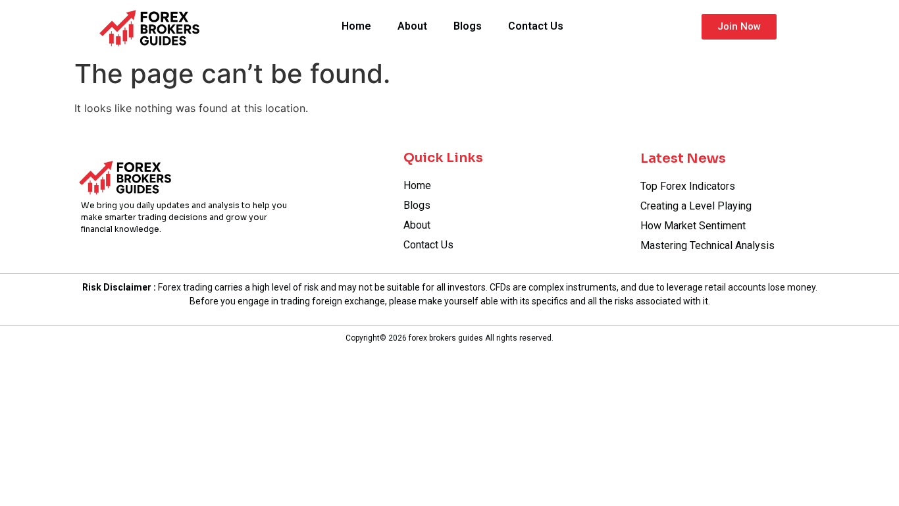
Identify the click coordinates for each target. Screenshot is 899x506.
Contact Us (535, 26)
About (412, 26)
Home (356, 26)
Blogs (467, 26)
